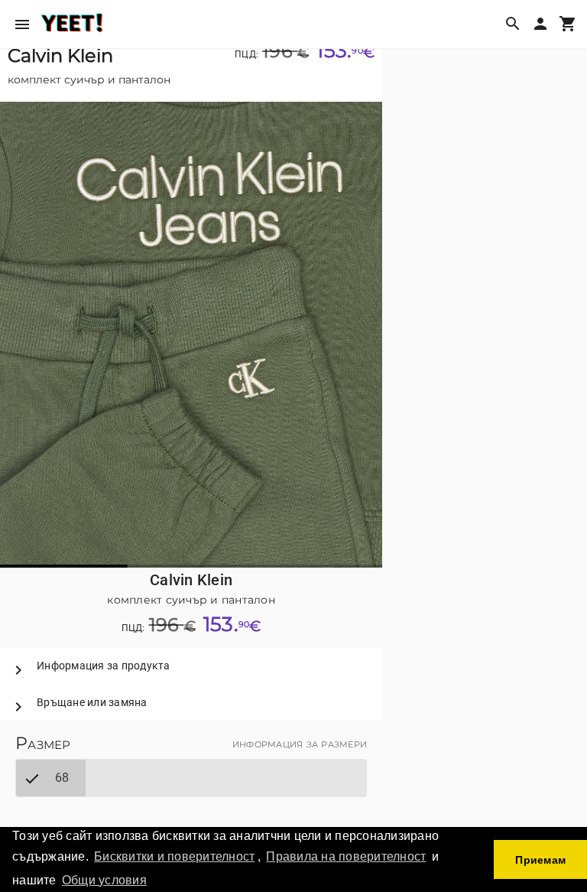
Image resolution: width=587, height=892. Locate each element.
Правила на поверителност (346, 856)
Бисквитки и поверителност (174, 856)
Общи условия (104, 880)
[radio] (51, 778)
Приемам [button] (540, 860)
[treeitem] (191, 665)
